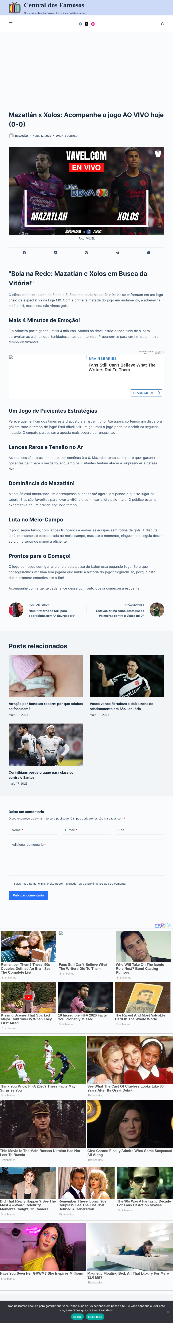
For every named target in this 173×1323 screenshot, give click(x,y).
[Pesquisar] (162, 24)
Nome (17, 830)
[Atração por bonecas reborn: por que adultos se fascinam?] (46, 676)
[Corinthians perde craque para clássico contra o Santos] (46, 745)
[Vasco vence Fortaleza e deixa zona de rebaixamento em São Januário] (127, 676)
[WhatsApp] (148, 253)
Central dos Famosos (54, 5)
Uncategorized (67, 135)
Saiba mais (95, 1316)
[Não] (168, 1312)
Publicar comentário (28, 895)
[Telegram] (117, 253)
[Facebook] (80, 24)
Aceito (77, 1316)
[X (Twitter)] (86, 24)
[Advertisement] (86, 64)
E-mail (71, 830)
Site (121, 830)
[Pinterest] (86, 253)
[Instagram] (93, 24)
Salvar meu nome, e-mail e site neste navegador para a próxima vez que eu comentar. (70, 883)
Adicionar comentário (29, 845)
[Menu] (10, 24)
